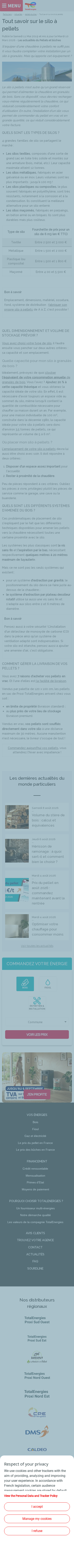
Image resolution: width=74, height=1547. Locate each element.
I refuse (37, 1531)
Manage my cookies (37, 1519)
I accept (37, 1507)
